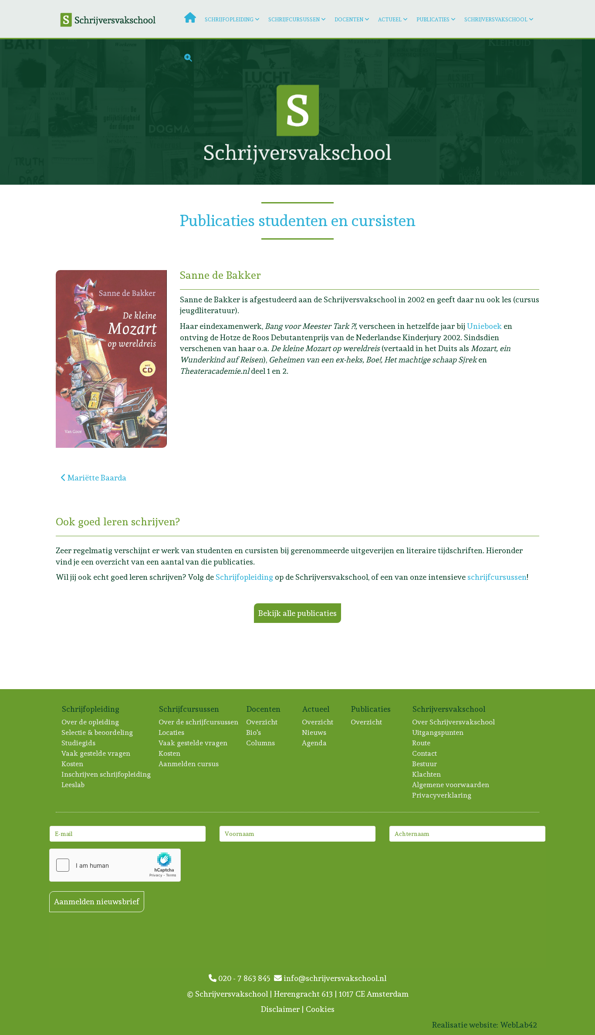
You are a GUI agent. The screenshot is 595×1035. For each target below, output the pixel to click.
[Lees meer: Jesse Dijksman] (509, 112)
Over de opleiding (90, 722)
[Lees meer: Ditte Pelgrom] (412, 160)
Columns (261, 743)
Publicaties (433, 20)
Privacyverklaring (442, 795)
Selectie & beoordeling (97, 732)
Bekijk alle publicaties (297, 613)
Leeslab (73, 785)
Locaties (171, 732)
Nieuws (314, 732)
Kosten (72, 764)
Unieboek (484, 326)
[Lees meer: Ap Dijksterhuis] (24, 63)
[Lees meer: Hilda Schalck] (558, 160)
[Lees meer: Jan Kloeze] (24, 112)
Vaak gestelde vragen (96, 753)
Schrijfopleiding (229, 20)
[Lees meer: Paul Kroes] (169, 160)
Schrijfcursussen (294, 20)
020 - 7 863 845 (245, 978)
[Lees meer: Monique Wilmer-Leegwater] (460, 112)
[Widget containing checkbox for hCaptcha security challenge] (115, 865)
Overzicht (262, 722)
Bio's (254, 732)
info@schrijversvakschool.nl (334, 978)
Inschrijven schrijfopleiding (106, 774)
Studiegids (78, 743)
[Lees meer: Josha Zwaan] (558, 63)
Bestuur (425, 764)
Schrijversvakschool (495, 20)
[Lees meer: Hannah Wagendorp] (460, 160)
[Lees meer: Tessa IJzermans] (121, 160)
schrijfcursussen (497, 577)
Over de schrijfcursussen (198, 722)
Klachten (427, 774)
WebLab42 (518, 1024)
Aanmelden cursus (189, 764)
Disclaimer (280, 1009)
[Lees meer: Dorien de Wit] (72, 160)
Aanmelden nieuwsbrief (96, 901)
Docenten (349, 20)
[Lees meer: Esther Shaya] (558, 112)
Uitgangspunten (438, 732)
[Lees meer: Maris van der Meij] (72, 112)
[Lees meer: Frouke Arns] (121, 112)
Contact (425, 753)
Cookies (320, 1009)
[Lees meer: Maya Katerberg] (24, 160)
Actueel (390, 20)
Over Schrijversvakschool (454, 722)
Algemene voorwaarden (451, 785)
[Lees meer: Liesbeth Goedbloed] (509, 160)
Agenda (315, 743)
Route (421, 743)
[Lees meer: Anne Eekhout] (169, 112)
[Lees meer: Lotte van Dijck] (412, 112)
